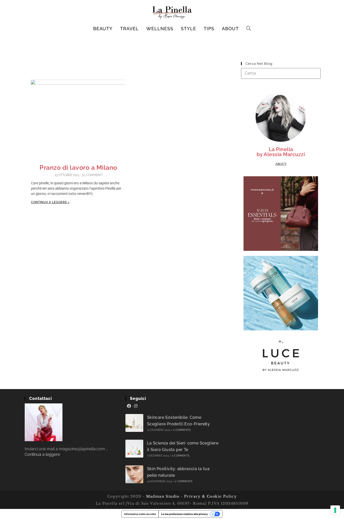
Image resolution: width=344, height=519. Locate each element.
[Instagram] (135, 406)
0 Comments (182, 430)
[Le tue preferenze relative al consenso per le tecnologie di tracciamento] (335, 510)
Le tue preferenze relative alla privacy (184, 513)
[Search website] (249, 28)
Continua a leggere (42, 454)
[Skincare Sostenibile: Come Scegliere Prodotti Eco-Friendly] (134, 423)
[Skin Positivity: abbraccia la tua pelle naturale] (134, 474)
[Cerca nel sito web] (281, 73)
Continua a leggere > (50, 202)
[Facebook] (129, 406)
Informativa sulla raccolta (140, 513)
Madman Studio (162, 496)
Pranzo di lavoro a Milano (78, 167)
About (281, 164)
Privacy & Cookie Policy (210, 496)
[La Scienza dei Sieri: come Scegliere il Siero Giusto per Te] (134, 449)
